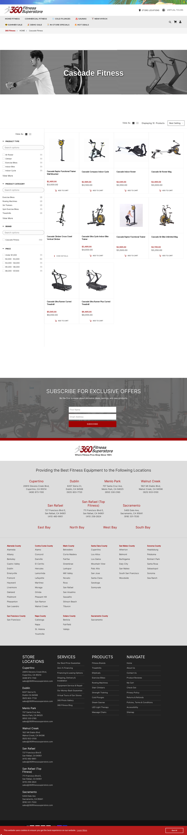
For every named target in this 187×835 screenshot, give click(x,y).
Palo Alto (95, 568)
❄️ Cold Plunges (61, 18)
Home (129, 663)
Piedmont (11, 597)
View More (8, 175)
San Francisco (13, 619)
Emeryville (12, 573)
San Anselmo (69, 592)
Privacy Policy (133, 692)
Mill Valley (68, 573)
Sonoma (151, 573)
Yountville (39, 634)
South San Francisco (129, 573)
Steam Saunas (98, 702)
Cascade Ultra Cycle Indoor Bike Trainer (95, 237)
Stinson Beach (70, 601)
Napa (37, 624)
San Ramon (40, 601)
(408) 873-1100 (36, 492)
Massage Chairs (99, 712)
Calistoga (39, 619)
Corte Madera (70, 554)
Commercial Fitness (36, 18)
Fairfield (67, 624)
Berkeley (11, 559)
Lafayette (39, 578)
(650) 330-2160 (112, 492)
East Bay (44, 527)
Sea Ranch (152, 578)
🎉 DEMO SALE (34, 24)
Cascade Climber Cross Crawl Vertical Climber (59, 237)
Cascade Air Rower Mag (161, 172)
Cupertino (36, 481)
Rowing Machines (100, 683)
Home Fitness (13, 18)
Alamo (38, 549)
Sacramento (131, 505)
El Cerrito (39, 563)
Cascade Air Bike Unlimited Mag (164, 237)
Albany (10, 554)
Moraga (38, 587)
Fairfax (66, 559)
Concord (39, 554)
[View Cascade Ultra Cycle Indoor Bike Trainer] (96, 215)
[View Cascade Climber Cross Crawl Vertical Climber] (61, 215)
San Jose (95, 573)
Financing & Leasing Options (70, 673)
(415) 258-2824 (93, 516)
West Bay (110, 527)
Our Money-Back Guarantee (69, 690)
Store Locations (150, 10)
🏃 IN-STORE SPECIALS (58, 24)
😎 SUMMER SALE (13, 24)
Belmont (123, 554)
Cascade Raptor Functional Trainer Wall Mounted (61, 172)
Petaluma (151, 554)
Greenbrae (68, 563)
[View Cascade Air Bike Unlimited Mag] (166, 215)
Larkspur (67, 568)
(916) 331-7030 (131, 516)
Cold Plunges (98, 697)
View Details (62, 256)
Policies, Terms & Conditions (140, 702)
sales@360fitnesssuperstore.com (37, 681)
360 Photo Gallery (65, 700)
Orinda (38, 592)
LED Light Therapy (100, 707)
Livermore (12, 587)
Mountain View (98, 563)
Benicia (66, 619)
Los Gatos (96, 559)
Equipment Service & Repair (69, 685)
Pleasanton (12, 601)
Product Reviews (134, 678)
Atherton (123, 549)
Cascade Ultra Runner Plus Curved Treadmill (96, 302)
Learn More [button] (82, 830)
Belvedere (68, 549)
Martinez (39, 582)
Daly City (123, 563)
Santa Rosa (152, 563)
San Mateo (124, 568)
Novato (66, 578)
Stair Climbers (98, 687)
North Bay (77, 527)
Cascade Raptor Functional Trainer (131, 237)
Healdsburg (152, 549)
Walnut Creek (150, 481)
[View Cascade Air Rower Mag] (166, 150)
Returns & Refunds (135, 697)
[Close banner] (184, 2)
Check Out (131, 687)
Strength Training (100, 692)
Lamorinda (40, 573)
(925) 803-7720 (74, 492)
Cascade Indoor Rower (126, 172)
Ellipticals (96, 673)
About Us (131, 668)
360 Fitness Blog (65, 705)
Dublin (74, 481)
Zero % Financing (65, 668)
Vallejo (66, 629)
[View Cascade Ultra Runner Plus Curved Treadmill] (96, 280)
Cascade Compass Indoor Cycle (95, 172)
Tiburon (66, 606)
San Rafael (55, 505)
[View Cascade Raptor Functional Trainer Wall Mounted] (61, 150)
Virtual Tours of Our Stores (69, 695)
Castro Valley (13, 563)
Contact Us (132, 673)
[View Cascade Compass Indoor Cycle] (96, 150)
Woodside (124, 578)
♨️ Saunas (81, 18)
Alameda (11, 549)
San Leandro (13, 606)
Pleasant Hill (41, 597)
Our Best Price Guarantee (68, 663)
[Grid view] (133, 123)
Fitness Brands (98, 663)
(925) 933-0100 (150, 492)
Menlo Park (112, 481)
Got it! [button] (174, 830)
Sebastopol (152, 568)
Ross (65, 582)
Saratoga (95, 582)
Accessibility (132, 707)
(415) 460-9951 (55, 516)
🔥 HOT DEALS (82, 24)
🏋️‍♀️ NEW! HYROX (99, 18)
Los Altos (95, 554)
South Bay (143, 527)
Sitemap (130, 712)
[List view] (137, 123)
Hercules (39, 568)
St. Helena (40, 629)
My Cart (130, 683)
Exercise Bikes (98, 678)
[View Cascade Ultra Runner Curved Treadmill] (61, 280)
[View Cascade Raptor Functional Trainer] (131, 215)
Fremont (11, 578)
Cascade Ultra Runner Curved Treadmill (59, 302)
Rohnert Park (153, 559)
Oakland (11, 592)
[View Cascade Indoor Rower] (131, 150)
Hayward (11, 582)
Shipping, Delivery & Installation (66, 679)
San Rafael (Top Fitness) (93, 503)
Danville (39, 559)
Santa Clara (96, 578)
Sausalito (67, 597)
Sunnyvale (96, 587)
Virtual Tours (175, 10)
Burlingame (124, 559)
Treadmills (96, 668)
